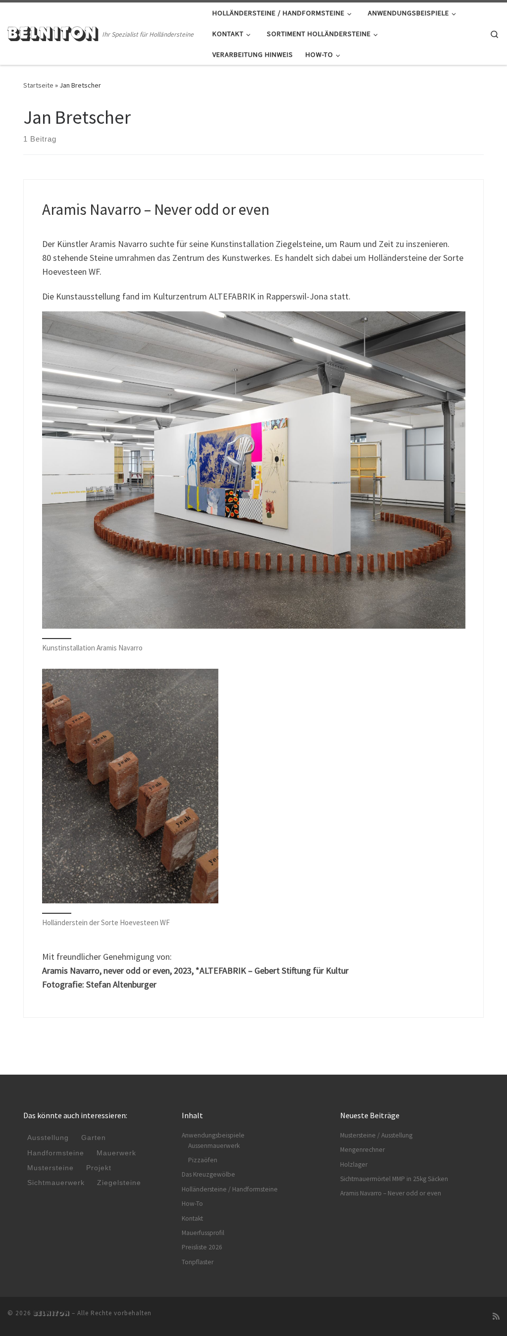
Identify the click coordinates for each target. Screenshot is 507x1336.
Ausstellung (48, 1137)
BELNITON (51, 1313)
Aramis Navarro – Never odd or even (155, 209)
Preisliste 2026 (202, 1247)
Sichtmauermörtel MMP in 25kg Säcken (394, 1179)
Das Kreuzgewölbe (208, 1174)
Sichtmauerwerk (56, 1183)
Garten (93, 1137)
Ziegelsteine (119, 1183)
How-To (192, 1203)
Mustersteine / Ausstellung (376, 1135)
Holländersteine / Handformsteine (230, 1189)
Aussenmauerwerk (214, 1145)
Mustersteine (50, 1168)
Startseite (38, 85)
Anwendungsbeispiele (213, 1135)
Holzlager (353, 1164)
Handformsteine (55, 1153)
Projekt (98, 1168)
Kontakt (192, 1218)
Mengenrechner (362, 1149)
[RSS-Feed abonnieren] (496, 1316)
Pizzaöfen (202, 1160)
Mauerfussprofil (203, 1233)
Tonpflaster (197, 1262)
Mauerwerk (116, 1153)
